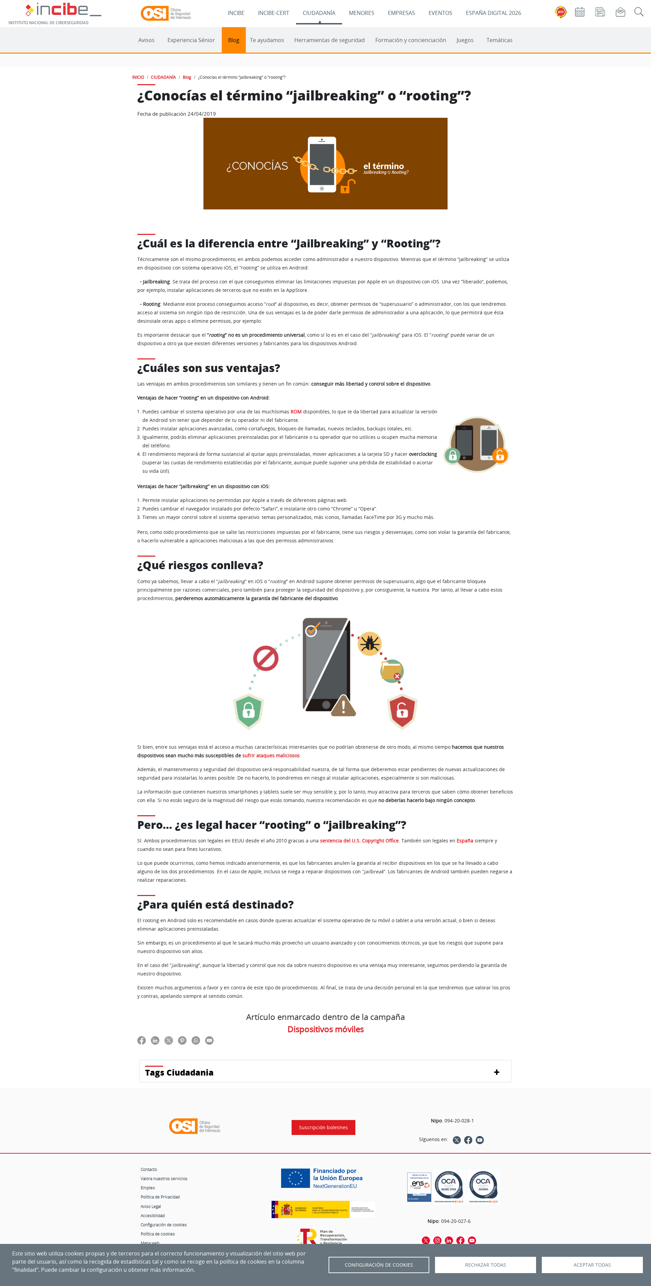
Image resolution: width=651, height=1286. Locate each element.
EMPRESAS (401, 13)
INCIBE (236, 13)
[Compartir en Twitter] (168, 1040)
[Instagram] (437, 1239)
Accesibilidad (153, 1215)
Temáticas (500, 40)
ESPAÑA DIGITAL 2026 (493, 13)
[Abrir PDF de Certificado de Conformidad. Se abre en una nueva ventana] (419, 1185)
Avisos (146, 40)
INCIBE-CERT (273, 13)
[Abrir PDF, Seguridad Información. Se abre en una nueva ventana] (449, 1187)
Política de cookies (158, 1233)
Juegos (465, 40)
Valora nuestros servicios (164, 1178)
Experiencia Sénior (191, 40)
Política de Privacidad (160, 1196)
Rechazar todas (485, 1265)
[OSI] (194, 1126)
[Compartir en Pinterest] (182, 1040)
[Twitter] (457, 1139)
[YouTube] (480, 1139)
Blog (233, 40)
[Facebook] (468, 1139)
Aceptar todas (592, 1265)
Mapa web (150, 1243)
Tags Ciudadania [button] (179, 1072)
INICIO (138, 77)
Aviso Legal (151, 1206)
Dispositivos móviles (326, 1029)
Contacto (149, 1169)
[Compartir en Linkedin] (155, 1040)
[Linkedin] (449, 1239)
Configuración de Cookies (379, 1265)
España (465, 840)
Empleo (148, 1187)
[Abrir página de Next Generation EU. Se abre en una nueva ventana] (323, 1181)
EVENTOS (440, 13)
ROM (296, 411)
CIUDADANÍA (319, 13)
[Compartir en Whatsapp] (196, 1040)
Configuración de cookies (164, 1224)
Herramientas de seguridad (329, 40)
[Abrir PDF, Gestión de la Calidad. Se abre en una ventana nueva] (483, 1187)
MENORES (361, 13)
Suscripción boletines (323, 1127)
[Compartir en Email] (209, 1040)
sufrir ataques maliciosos (271, 755)
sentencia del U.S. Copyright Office (359, 840)
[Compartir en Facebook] (141, 1040)
